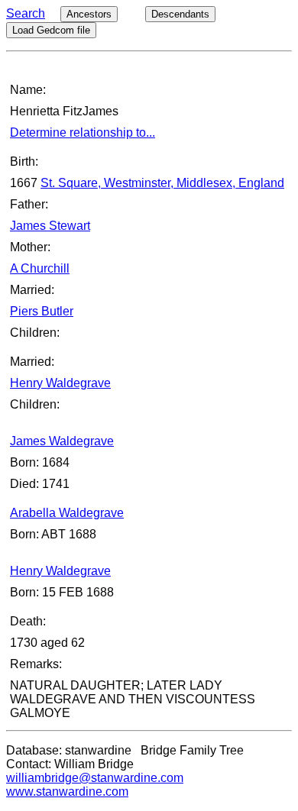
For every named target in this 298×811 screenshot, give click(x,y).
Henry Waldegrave (60, 382)
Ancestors (89, 14)
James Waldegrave (62, 441)
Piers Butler (41, 311)
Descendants (180, 14)
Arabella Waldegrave (67, 512)
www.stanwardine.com (67, 791)
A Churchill (40, 268)
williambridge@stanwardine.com (94, 777)
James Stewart (50, 225)
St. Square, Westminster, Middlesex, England (162, 182)
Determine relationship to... (82, 132)
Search (25, 13)
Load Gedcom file (51, 30)
